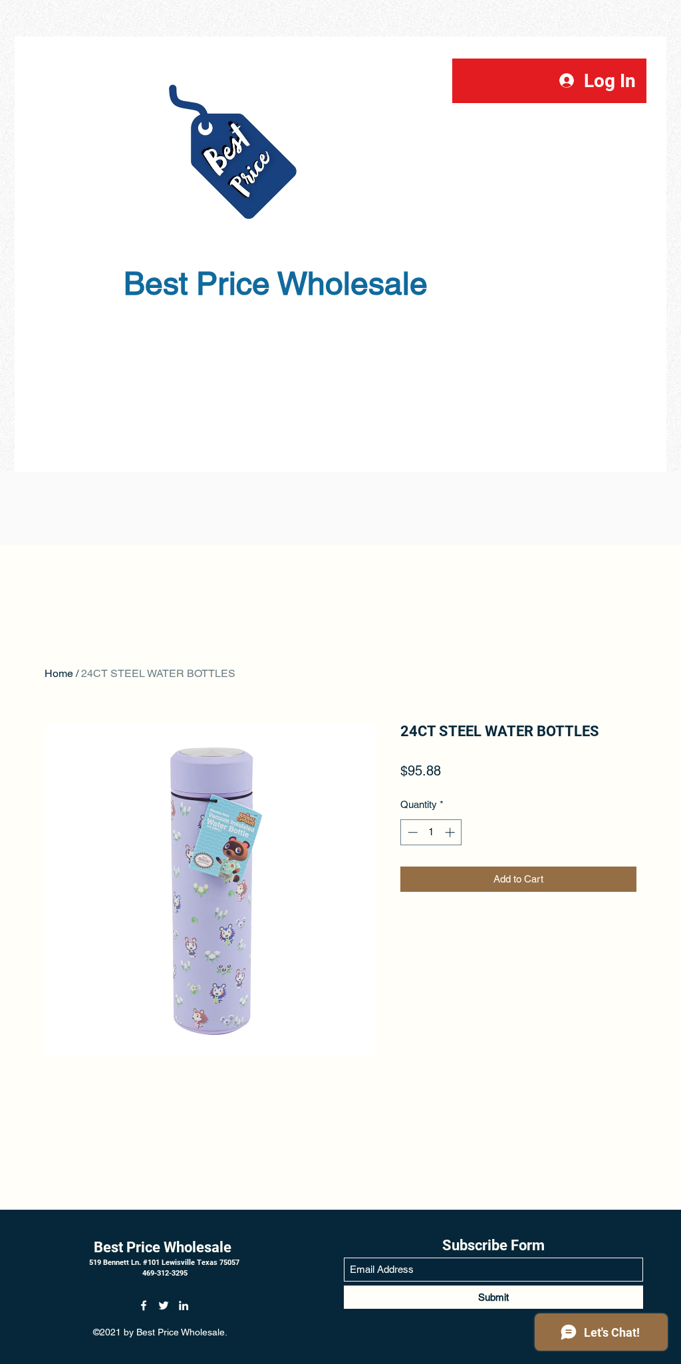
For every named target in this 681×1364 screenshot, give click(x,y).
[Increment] (451, 832)
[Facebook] (143, 1305)
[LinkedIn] (183, 1305)
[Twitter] (163, 1305)
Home (59, 673)
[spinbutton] (431, 832)
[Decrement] (411, 832)
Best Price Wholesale (164, 1247)
